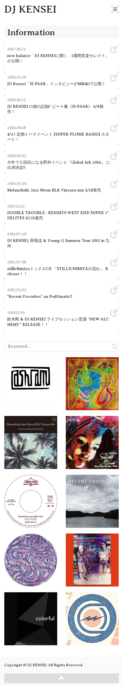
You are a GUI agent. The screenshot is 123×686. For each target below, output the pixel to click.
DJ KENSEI (30, 9)
